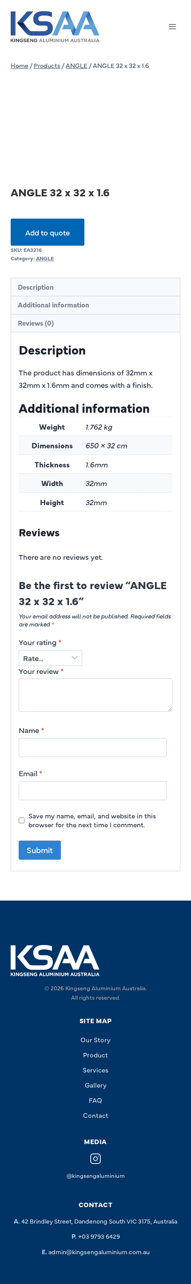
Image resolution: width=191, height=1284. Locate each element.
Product (95, 1054)
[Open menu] (172, 26)
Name (31, 730)
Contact (95, 1115)
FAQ (95, 1100)
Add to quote (47, 232)
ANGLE (45, 258)
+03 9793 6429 (99, 1236)
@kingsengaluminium (96, 1175)
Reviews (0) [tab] (36, 322)
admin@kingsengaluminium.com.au (99, 1251)
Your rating (40, 642)
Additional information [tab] (53, 304)
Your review (41, 671)
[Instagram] (95, 1160)
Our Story (95, 1039)
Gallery (96, 1084)
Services (95, 1069)
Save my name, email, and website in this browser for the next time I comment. (92, 820)
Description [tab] (36, 286)
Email (31, 773)
